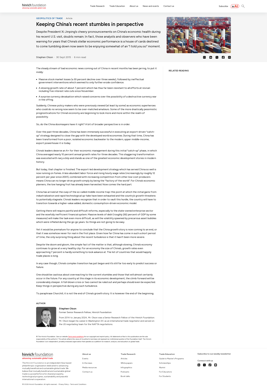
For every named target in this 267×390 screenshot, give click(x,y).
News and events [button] (151, 6)
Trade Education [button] (117, 6)
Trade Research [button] (97, 6)
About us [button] (134, 6)
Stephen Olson (44, 57)
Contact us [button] (168, 6)
